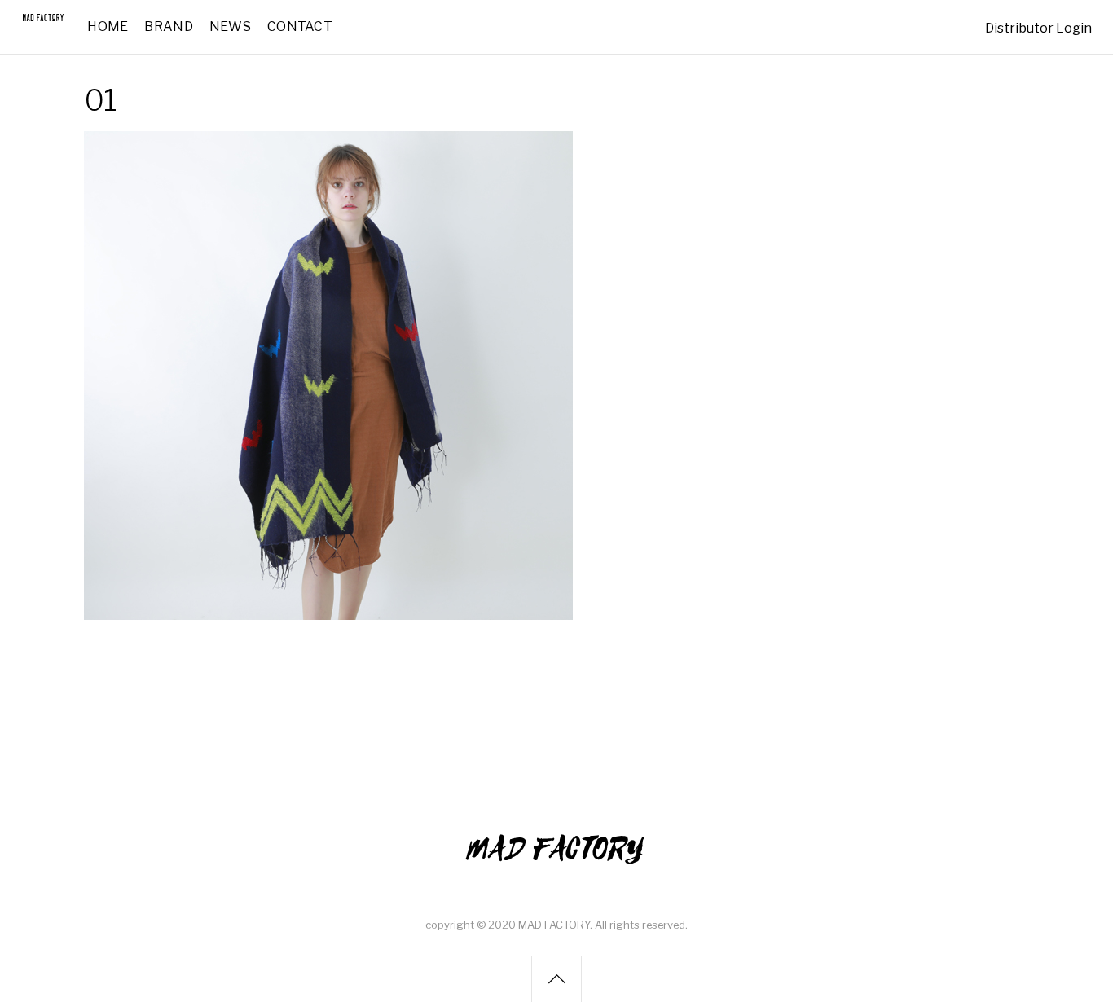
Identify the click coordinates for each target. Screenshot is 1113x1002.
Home (107, 26)
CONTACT (299, 26)
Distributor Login (1038, 28)
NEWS (230, 26)
